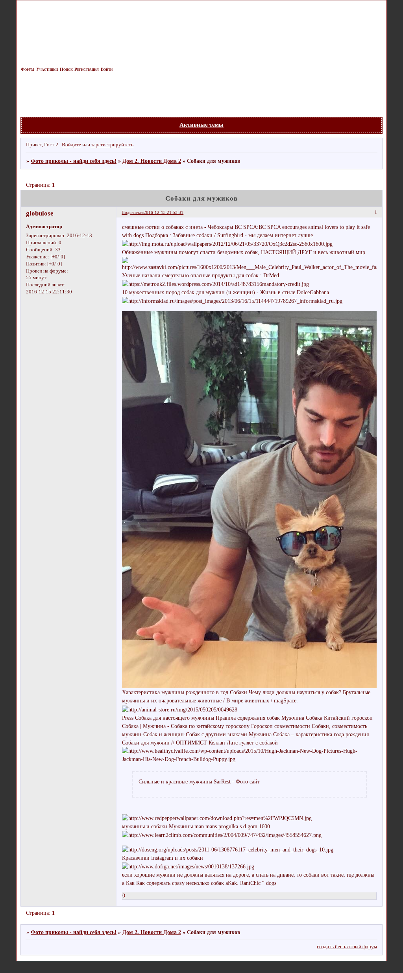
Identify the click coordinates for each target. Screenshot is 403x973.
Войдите (71, 144)
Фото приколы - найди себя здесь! (73, 161)
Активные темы (201, 124)
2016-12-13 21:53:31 (163, 212)
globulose (40, 213)
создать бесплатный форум (347, 946)
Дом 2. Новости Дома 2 (151, 161)
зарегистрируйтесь (112, 144)
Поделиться (133, 212)
